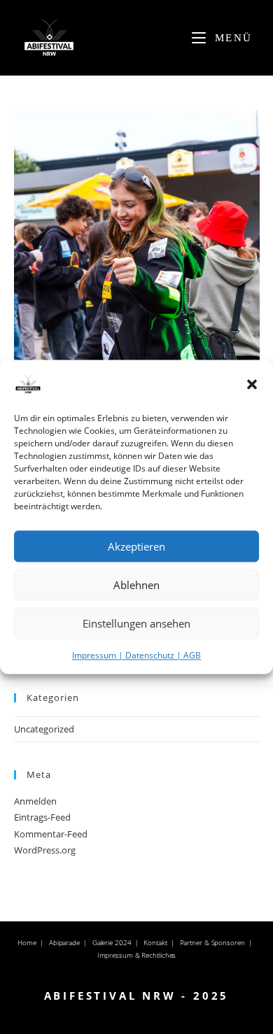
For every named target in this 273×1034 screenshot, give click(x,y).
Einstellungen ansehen (136, 623)
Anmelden (35, 801)
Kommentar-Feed (51, 834)
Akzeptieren (136, 546)
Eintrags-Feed (42, 817)
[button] (252, 384)
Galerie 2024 (112, 942)
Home (27, 942)
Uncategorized (44, 729)
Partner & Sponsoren (212, 942)
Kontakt (155, 942)
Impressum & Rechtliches (136, 955)
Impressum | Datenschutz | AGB (136, 655)
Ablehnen (136, 585)
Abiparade (64, 942)
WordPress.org (45, 850)
